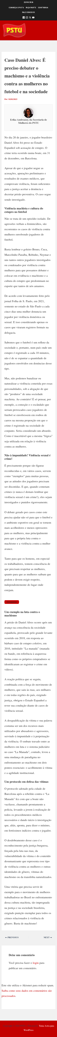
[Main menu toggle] (50, 30)
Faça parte (31, 8)
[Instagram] (27, 18)
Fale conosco (28, 12)
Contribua (43, 8)
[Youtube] (33, 18)
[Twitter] (30, 18)
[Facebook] (24, 18)
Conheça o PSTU (16, 8)
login (36, 963)
